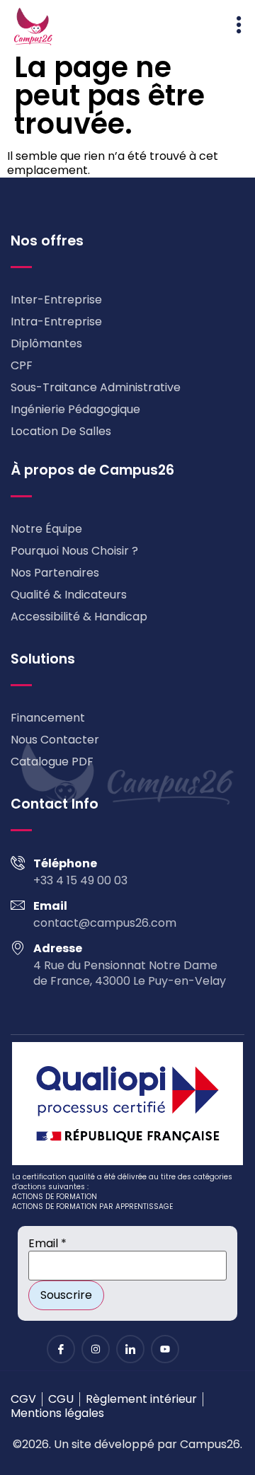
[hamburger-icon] (239, 27)
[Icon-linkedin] (130, 1349)
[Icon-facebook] (61, 1349)
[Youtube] (165, 1349)
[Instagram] (95, 1349)
